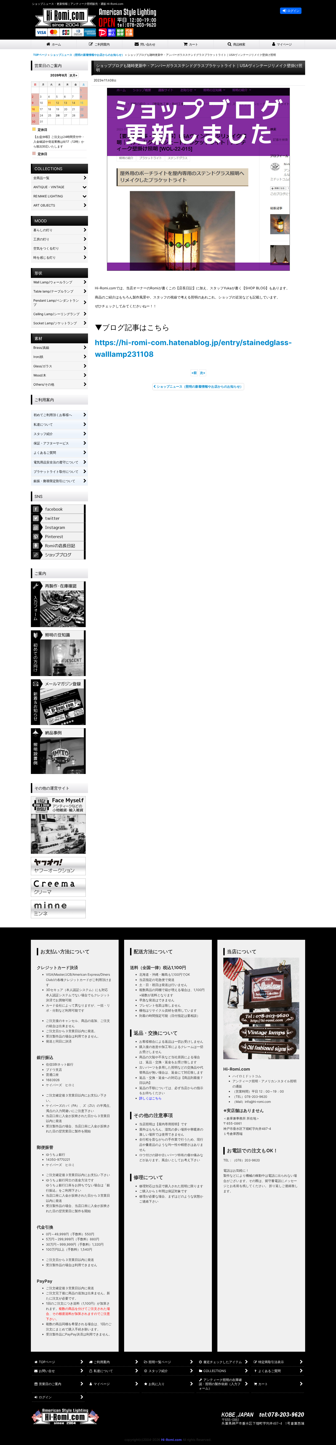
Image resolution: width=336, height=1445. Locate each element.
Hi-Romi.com (171, 1440)
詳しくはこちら (150, 1098)
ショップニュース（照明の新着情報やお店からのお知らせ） (200, 386)
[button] (99, 44)
